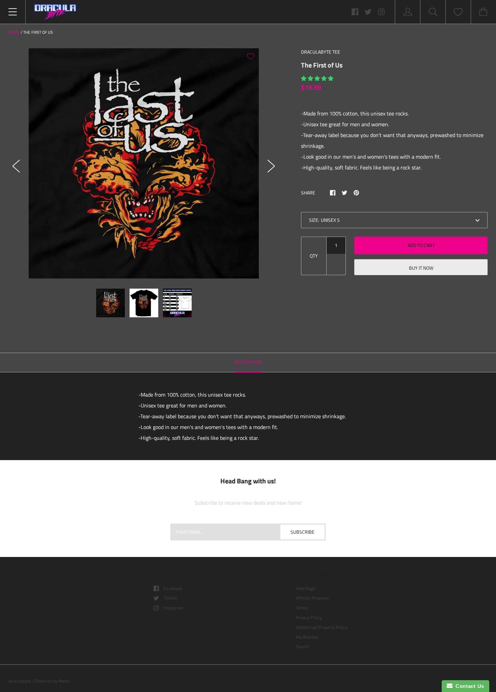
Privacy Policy (309, 617)
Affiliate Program (312, 597)
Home (14, 32)
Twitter (170, 597)
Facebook (173, 588)
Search (302, 646)
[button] (318, 78)
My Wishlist (307, 637)
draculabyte (19, 680)
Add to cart (421, 245)
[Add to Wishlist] (251, 56)
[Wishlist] (458, 12)
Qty (314, 255)
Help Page (305, 588)
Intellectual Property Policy (321, 627)
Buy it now (421, 267)
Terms (302, 607)
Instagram (173, 607)
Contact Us (468, 686)
